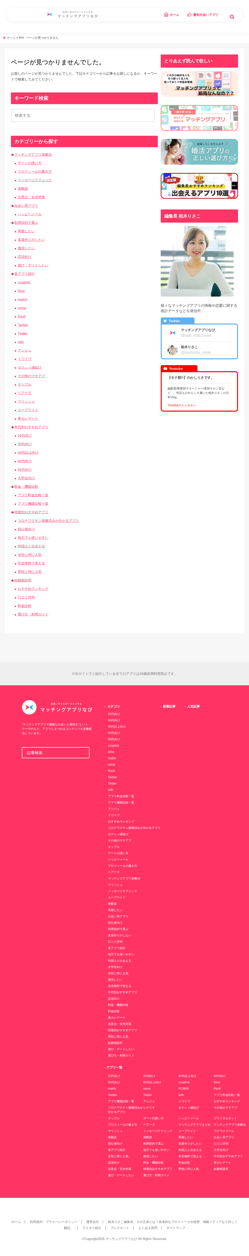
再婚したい (26, 231)
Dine (21, 291)
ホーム (174, 15)
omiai (22, 308)
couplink (24, 282)
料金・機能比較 (26, 486)
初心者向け (26, 529)
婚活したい (26, 248)
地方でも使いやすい (33, 538)
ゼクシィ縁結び (30, 367)
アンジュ (24, 350)
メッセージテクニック (35, 180)
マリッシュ (26, 401)
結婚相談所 (22, 580)
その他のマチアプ (31, 376)
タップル (24, 384)
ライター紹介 (91, 1228)
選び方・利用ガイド (33, 614)
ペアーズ (24, 393)
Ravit (22, 316)
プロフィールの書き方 (35, 171)
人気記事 (193, 706)
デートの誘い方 (30, 163)
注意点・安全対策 (31, 197)
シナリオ (149, 1107)
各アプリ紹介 (24, 274)
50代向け (25, 469)
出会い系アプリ (26, 206)
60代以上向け (152, 1082)
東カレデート (28, 418)
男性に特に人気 (30, 572)
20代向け (25, 435)
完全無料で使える (31, 563)
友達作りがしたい (31, 240)
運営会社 (92, 1222)
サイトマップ (175, 1228)
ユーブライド (28, 410)
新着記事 (169, 706)
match (22, 299)
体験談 (23, 188)
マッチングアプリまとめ (194, 1124)
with (21, 342)
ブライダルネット (225, 1118)
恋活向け (24, 257)
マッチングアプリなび (121, 1239)
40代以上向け (28, 452)
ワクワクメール (224, 1131)
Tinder (22, 333)
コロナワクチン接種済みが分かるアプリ (48, 521)
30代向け (25, 444)
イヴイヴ (24, 359)
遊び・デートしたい (33, 265)
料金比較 (24, 606)
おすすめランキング (33, 589)
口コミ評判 (26, 597)
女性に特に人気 (30, 555)
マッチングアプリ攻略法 (33, 154)
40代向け (25, 461)
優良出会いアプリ (205, 15)
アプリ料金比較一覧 (33, 495)
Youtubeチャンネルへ (182, 405)
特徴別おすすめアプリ (31, 512)
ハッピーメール (30, 214)
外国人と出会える (31, 546)
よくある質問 (147, 1228)
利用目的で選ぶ (26, 223)
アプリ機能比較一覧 (33, 504)
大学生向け (26, 478)
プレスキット (119, 1228)
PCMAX (183, 1088)
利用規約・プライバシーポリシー (53, 1222)
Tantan (23, 325)
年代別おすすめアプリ (31, 427)
